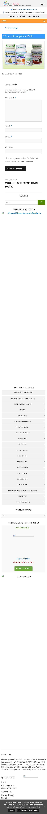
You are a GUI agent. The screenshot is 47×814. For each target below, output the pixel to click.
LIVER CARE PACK (22, 528)
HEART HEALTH (22, 462)
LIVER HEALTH (22, 473)
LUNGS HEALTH (22, 479)
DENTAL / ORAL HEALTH (22, 421)
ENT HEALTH (22, 439)
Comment (10, 98)
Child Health (22, 416)
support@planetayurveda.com (28, 9)
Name (8, 126)
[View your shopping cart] (42, 4)
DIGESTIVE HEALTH (22, 427)
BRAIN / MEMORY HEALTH (22, 404)
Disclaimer (5, 798)
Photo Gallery (21, 16)
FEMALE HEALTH (22, 450)
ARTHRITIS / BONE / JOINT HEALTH (23, 398)
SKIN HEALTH (22, 496)
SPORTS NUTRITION (23, 502)
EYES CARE (22, 444)
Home (4, 782)
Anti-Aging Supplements (23, 392)
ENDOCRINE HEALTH (23, 433)
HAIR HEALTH (22, 456)
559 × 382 (18, 74)
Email (8, 137)
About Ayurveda (33, 16)
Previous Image (11, 28)
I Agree (11, 810)
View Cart (12, 16)
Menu (4, 21)
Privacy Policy (7, 795)
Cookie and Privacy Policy (28, 810)
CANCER (22, 410)
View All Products (9, 789)
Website (9, 147)
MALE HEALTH (22, 485)
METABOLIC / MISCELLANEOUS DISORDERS (22, 490)
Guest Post (6, 792)
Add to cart (23, 569)
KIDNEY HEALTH (22, 467)
